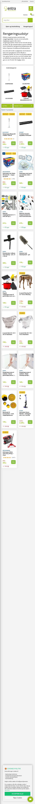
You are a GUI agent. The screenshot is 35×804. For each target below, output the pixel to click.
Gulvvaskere (9, 98)
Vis (13, 143)
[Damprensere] (9, 77)
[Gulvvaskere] (9, 91)
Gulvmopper (26, 84)
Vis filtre (4, 106)
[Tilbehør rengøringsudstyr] (26, 91)
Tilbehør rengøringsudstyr (26, 99)
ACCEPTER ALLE (17, 794)
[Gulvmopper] (26, 77)
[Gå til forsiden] (3, 26)
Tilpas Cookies (17, 798)
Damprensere (9, 84)
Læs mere (7, 790)
